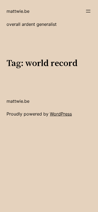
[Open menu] (88, 11)
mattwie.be (18, 11)
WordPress (61, 114)
